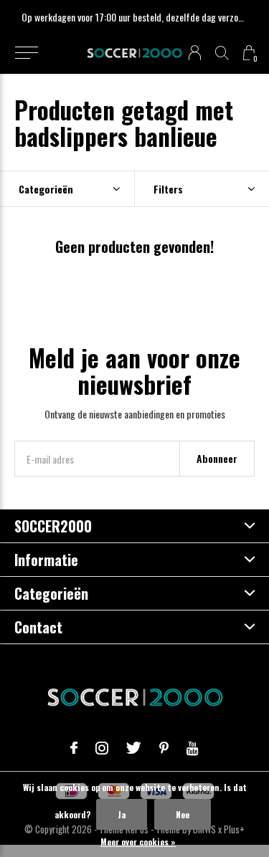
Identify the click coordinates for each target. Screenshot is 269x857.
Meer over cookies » (138, 842)
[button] (26, 53)
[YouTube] (193, 748)
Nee (182, 814)
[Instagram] (101, 748)
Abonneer (217, 458)
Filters (168, 188)
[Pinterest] (164, 748)
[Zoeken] (222, 53)
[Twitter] (133, 748)
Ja (122, 814)
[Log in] (195, 53)
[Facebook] (73, 748)
